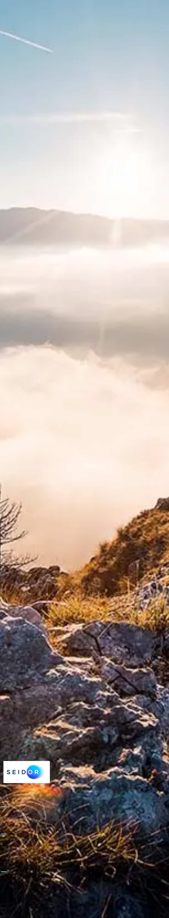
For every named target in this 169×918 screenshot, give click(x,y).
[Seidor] (26, 772)
